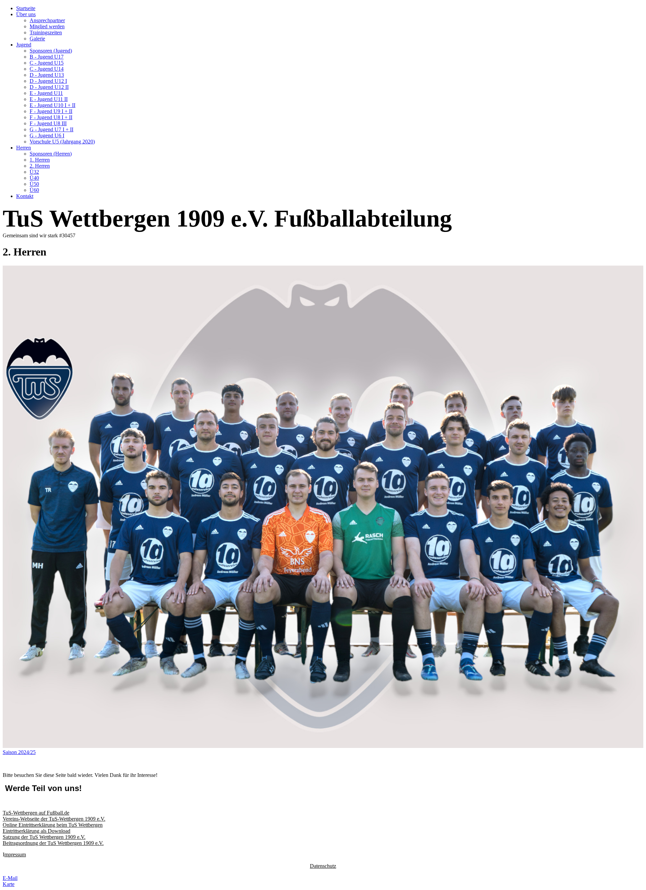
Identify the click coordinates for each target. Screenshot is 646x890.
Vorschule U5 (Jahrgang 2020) (62, 141)
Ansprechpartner (47, 20)
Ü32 (34, 172)
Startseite (25, 8)
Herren (23, 147)
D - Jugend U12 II (49, 87)
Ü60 (34, 190)
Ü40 (34, 178)
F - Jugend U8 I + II (51, 117)
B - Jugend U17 (47, 57)
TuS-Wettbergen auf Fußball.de (36, 813)
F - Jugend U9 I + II (51, 111)
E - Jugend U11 (46, 93)
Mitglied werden (47, 26)
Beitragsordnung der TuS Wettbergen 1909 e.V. (53, 843)
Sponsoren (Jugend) (51, 51)
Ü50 (34, 184)
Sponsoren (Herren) (51, 154)
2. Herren (40, 166)
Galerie (37, 38)
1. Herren (40, 160)
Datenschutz (323, 866)
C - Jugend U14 (47, 69)
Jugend (23, 44)
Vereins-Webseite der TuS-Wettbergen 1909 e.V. (54, 819)
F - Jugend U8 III (48, 123)
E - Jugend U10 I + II (52, 105)
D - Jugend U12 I (48, 81)
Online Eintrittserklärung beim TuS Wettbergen (53, 825)
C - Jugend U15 (47, 63)
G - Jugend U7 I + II (51, 129)
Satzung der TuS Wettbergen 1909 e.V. (44, 837)
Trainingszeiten (46, 32)
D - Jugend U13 (47, 75)
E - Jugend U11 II (49, 99)
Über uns (26, 14)
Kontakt (24, 196)
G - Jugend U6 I (47, 135)
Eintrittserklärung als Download (36, 831)
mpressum (15, 854)
